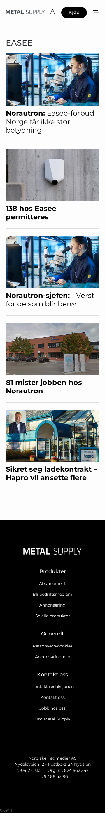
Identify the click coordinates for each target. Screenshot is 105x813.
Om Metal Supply (52, 719)
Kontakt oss (53, 697)
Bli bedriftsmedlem (52, 594)
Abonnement (52, 583)
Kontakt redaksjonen (53, 686)
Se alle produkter (52, 616)
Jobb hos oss (52, 708)
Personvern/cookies (53, 646)
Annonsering (52, 605)
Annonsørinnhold (52, 656)
